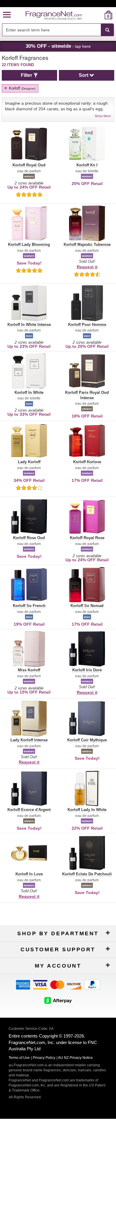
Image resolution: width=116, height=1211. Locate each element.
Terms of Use (19, 1058)
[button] (7, 15)
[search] (98, 15)
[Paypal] (92, 984)
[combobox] (58, 29)
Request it (87, 266)
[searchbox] (51, 29)
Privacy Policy (44, 1058)
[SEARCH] (107, 29)
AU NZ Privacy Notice (75, 1058)
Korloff (21, 88)
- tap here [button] (58, 46)
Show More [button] (103, 116)
